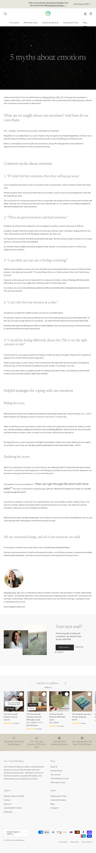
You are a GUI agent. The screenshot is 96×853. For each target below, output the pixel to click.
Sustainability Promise (13, 808)
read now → (65, 647)
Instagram (54, 808)
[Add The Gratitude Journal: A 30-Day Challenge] (89, 694)
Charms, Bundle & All (50, 23)
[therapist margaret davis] (14, 588)
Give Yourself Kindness (16, 840)
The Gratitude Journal (59, 778)
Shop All (53, 767)
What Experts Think (70, 23)
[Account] (85, 13)
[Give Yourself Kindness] (48, 13)
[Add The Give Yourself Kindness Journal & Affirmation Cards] (44, 694)
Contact (7, 800)
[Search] (5, 13)
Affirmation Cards (30, 23)
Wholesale (8, 812)
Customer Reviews (58, 800)
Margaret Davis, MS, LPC (53, 97)
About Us (8, 804)
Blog (85, 23)
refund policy (63, 842)
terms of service (87, 842)
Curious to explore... (48, 683)
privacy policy (74, 842)
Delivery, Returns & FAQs (14, 796)
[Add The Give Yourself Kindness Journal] (21, 694)
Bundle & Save (56, 770)
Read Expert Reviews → (55, 5)
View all (48, 687)
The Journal (14, 23)
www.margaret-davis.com (14, 606)
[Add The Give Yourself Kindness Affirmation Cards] (66, 694)
